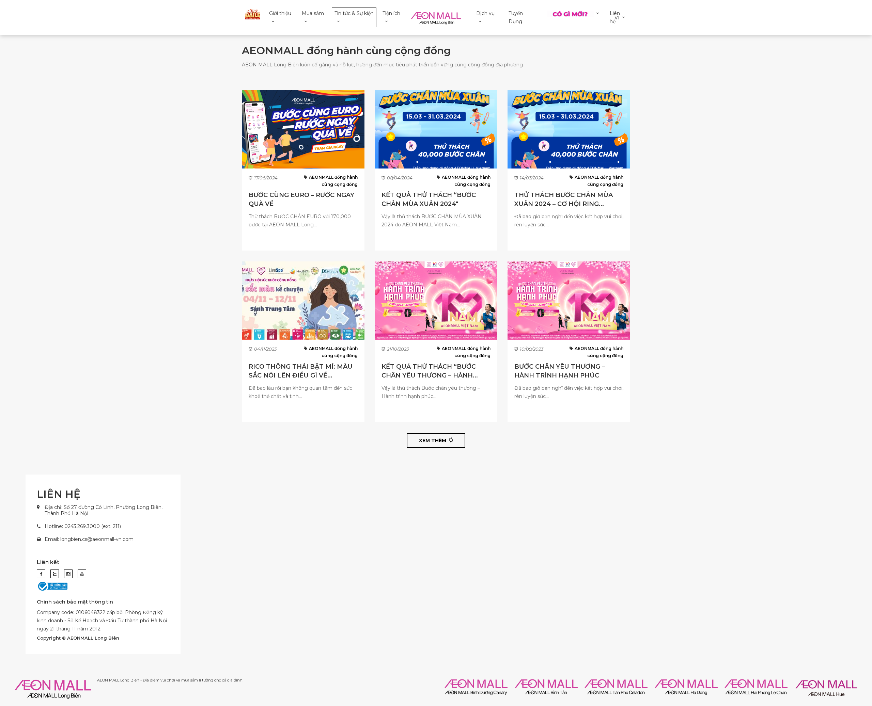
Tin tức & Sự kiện (354, 13)
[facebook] (41, 573)
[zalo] (54, 573)
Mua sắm (313, 13)
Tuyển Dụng (516, 17)
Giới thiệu (280, 13)
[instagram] (68, 573)
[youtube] (82, 573)
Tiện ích (391, 13)
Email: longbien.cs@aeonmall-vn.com (89, 539)
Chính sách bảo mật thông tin (75, 602)
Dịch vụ (485, 13)
